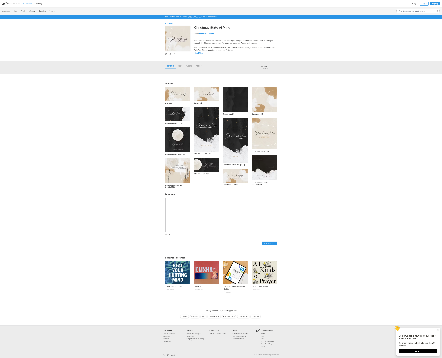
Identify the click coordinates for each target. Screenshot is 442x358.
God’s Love (255, 317)
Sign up (435, 4)
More (51, 11)
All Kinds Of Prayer (260, 286)
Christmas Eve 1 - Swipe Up (234, 165)
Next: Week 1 (268, 243)
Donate (263, 347)
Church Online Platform (240, 334)
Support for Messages (193, 334)
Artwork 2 (198, 103)
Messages (169, 23)
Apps (235, 330)
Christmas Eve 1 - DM (202, 154)
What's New (167, 341)
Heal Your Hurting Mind (175, 286)
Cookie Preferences (267, 341)
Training (189, 330)
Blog (414, 4)
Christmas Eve (243, 317)
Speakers (166, 336)
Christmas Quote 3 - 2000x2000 (260, 183)
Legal (173, 355)
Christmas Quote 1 (201, 174)
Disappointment (214, 317)
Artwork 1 (169, 103)
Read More (199, 53)
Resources (167, 330)
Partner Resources (169, 334)
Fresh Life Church (206, 34)
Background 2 (257, 114)
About (263, 334)
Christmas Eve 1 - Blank (174, 123)
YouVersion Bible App (239, 336)
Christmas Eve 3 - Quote (175, 154)
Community (214, 330)
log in (198, 17)
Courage (184, 317)
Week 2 (189, 66)
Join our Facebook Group (217, 334)
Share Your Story (266, 344)
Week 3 (199, 66)
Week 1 (180, 66)
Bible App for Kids (238, 339)
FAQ (262, 339)
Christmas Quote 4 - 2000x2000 (173, 186)
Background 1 (228, 114)
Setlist (167, 234)
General (170, 66)
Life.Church (263, 355)
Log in (424, 4)
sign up (190, 17)
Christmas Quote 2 (230, 185)
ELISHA (198, 286)
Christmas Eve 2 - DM (260, 151)
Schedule (166, 339)
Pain (203, 317)
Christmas (194, 317)
